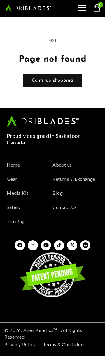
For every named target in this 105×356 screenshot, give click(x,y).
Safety (14, 207)
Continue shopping (52, 80)
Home (13, 164)
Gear (12, 179)
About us (62, 164)
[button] (84, 8)
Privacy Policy (20, 344)
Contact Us (64, 207)
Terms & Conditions (64, 344)
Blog (57, 193)
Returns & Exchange (73, 179)
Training (16, 221)
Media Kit (17, 193)
